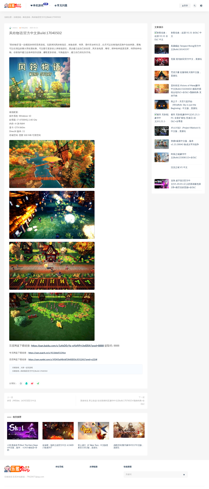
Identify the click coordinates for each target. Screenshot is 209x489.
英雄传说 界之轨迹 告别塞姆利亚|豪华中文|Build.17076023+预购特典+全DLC (112, 402)
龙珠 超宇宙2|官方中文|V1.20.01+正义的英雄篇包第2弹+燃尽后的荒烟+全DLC (186, 184)
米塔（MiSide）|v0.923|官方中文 (21, 401)
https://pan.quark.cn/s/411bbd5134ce (47, 353)
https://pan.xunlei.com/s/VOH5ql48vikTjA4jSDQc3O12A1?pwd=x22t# (62, 359)
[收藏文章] (21, 383)
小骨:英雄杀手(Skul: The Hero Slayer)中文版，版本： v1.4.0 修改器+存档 (22, 447)
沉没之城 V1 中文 (179, 167)
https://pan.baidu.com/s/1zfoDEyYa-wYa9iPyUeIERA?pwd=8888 (67, 346)
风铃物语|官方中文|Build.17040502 (34, 371)
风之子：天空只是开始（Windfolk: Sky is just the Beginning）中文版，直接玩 (184, 104)
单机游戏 (26, 17)
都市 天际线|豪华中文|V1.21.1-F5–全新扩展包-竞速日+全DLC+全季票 (185, 118)
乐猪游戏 (17, 17)
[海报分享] (38, 383)
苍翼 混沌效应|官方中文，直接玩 (186, 59)
